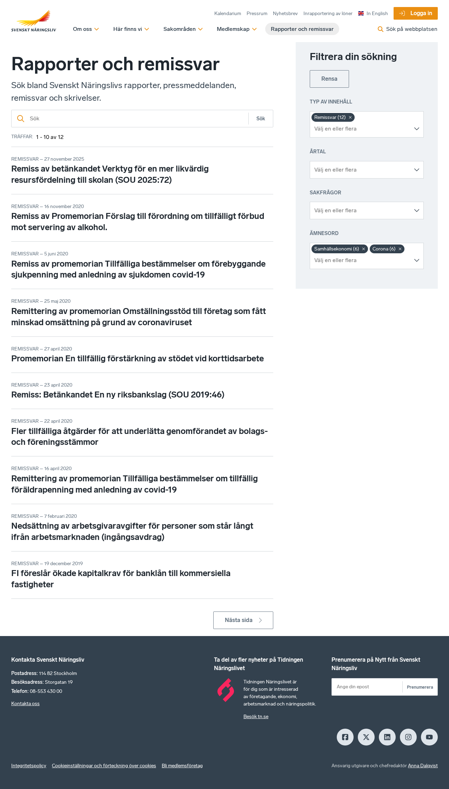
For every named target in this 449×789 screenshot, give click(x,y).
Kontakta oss (25, 704)
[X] (366, 737)
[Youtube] (429, 737)
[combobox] (361, 129)
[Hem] (33, 21)
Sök (260, 119)
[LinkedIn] (387, 737)
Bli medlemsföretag (182, 766)
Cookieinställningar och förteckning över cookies (104, 766)
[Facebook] (345, 737)
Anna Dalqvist (423, 766)
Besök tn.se (255, 717)
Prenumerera (420, 687)
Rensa (329, 78)
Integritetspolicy (28, 766)
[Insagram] (408, 737)
